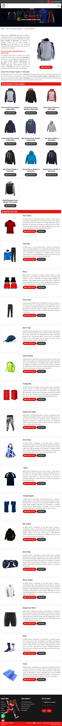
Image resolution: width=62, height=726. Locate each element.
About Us (3, 704)
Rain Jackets (27, 524)
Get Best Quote (30, 231)
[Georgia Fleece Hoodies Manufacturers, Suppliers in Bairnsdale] (31, 157)
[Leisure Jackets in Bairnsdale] (10, 367)
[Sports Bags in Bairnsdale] (10, 563)
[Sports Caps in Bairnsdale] (10, 339)
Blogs (2, 708)
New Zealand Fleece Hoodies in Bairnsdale (31, 139)
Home (2, 28)
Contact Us (4, 706)
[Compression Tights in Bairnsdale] (10, 423)
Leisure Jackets (28, 356)
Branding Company (56, 724)
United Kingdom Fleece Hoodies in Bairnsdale (10, 201)
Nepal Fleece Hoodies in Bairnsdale (52, 108)
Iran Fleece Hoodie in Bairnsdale (52, 139)
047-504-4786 (56, 1)
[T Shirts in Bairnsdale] (10, 479)
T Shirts (25, 468)
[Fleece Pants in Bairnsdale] (10, 311)
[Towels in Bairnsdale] (10, 675)
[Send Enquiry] (3, 721)
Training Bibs (27, 384)
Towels (25, 664)
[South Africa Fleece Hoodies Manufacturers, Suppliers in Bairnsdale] (31, 95)
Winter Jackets (28, 580)
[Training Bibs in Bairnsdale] (10, 395)
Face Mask (24, 710)
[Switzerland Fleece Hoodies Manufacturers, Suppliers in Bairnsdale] (10, 95)
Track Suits (26, 244)
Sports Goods (25, 708)
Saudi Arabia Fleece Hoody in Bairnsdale (10, 139)
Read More (41, 231)
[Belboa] (4, 5)
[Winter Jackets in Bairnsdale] (10, 591)
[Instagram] (49, 710)
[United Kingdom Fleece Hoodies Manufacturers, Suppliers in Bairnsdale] (10, 188)
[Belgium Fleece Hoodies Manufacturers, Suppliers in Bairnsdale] (51, 157)
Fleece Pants (27, 300)
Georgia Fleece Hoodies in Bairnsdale (31, 170)
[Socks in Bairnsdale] (10, 647)
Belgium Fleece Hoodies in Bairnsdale (51, 170)
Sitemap (3, 710)
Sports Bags (27, 552)
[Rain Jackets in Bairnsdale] (10, 535)
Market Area (4, 712)
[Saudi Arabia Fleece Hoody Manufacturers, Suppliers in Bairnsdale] (10, 126)
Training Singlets (28, 496)
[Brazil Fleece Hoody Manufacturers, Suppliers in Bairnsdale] (10, 157)
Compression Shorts (29, 608)
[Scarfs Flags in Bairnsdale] (10, 451)
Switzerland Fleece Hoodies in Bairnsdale (10, 108)
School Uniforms (25, 706)
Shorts (25, 272)
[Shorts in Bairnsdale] (10, 283)
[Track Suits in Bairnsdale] (10, 255)
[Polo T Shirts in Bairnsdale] (10, 227)
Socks (25, 636)
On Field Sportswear (26, 702)
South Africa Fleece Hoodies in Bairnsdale (31, 108)
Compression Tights (29, 412)
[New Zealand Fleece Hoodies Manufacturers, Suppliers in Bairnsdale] (31, 126)
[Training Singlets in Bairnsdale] (10, 507)
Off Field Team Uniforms (14, 28)
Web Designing (47, 723)
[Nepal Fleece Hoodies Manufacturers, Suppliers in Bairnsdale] (51, 95)
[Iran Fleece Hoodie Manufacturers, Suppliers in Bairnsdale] (51, 126)
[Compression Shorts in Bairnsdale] (10, 619)
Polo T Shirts (27, 216)
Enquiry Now (11, 112)
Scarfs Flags (27, 440)
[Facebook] (44, 710)
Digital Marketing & (56, 723)
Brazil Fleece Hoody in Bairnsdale (10, 170)
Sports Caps (27, 328)
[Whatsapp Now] (3, 716)
